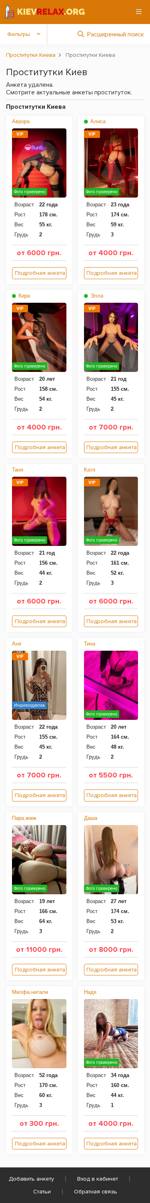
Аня (16, 644)
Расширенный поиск (115, 34)
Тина (89, 644)
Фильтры (18, 34)
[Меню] (139, 12)
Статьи (42, 1191)
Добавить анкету (31, 1178)
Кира (23, 296)
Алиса (97, 121)
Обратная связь (95, 1191)
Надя (90, 992)
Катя (89, 470)
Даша (90, 818)
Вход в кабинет (97, 1178)
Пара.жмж (24, 818)
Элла (96, 296)
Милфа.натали (30, 992)
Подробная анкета (40, 273)
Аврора (21, 121)
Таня (17, 470)
